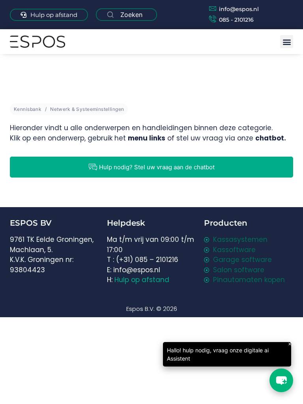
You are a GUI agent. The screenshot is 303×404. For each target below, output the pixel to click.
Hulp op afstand (141, 279)
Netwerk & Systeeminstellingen (87, 109)
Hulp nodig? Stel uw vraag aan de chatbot (157, 167)
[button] (286, 41)
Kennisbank (27, 109)
